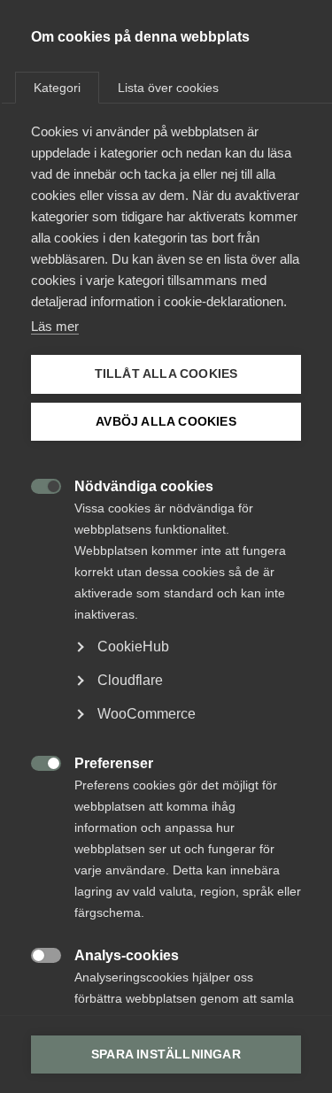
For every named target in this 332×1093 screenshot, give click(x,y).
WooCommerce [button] (146, 713)
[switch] (36, 484)
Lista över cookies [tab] (168, 88)
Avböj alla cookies (166, 421)
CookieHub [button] (133, 646)
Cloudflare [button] (130, 680)
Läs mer (55, 326)
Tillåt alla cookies (166, 374)
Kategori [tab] (57, 88)
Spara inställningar (166, 1054)
